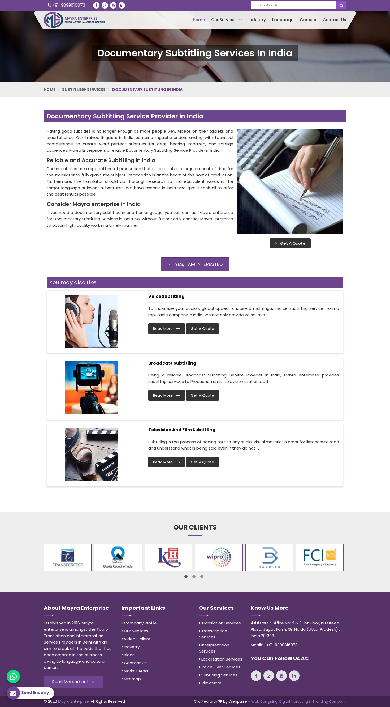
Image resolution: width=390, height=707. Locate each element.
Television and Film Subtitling (181, 430)
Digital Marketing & (295, 701)
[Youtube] (113, 5)
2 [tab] (194, 576)
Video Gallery (136, 639)
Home (199, 20)
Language (282, 20)
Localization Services (221, 659)
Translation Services (220, 623)
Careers (308, 20)
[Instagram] (105, 5)
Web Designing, (264, 701)
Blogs (129, 655)
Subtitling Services (84, 89)
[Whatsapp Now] (13, 676)
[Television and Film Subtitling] (91, 454)
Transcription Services (213, 634)
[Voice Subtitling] (91, 321)
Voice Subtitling (166, 296)
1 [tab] (186, 576)
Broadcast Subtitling (172, 363)
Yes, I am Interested (198, 264)
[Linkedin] (122, 5)
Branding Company (329, 701)
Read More (163, 328)
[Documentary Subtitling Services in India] (290, 181)
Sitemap (132, 678)
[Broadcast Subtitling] (91, 387)
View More (211, 683)
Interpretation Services (214, 648)
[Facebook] (96, 5)
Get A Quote (292, 243)
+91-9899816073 (68, 5)
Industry (257, 20)
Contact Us (334, 20)
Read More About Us (73, 682)
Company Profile (140, 623)
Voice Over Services (220, 667)
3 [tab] (201, 576)
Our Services (224, 20)
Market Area (135, 671)
